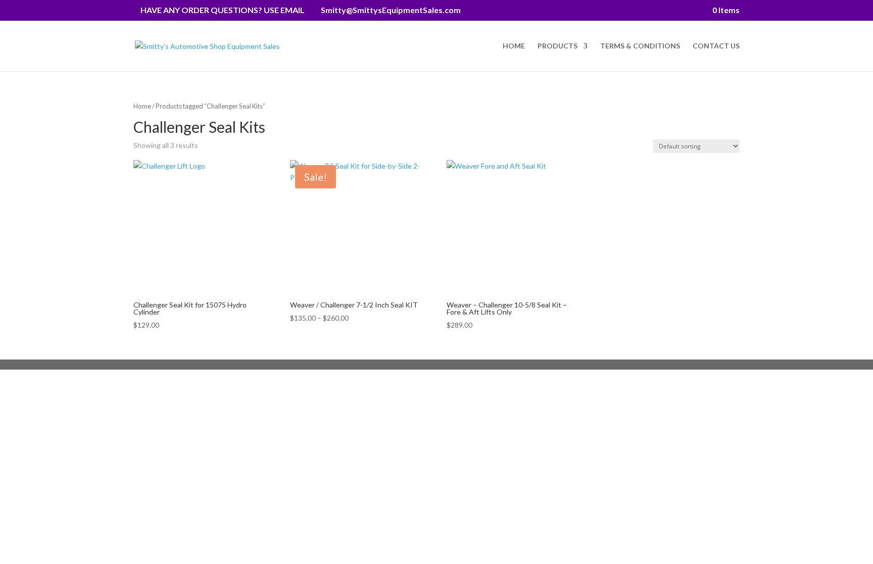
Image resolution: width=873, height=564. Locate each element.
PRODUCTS (557, 46)
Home (142, 106)
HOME (514, 46)
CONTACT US (716, 46)
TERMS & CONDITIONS (640, 46)
